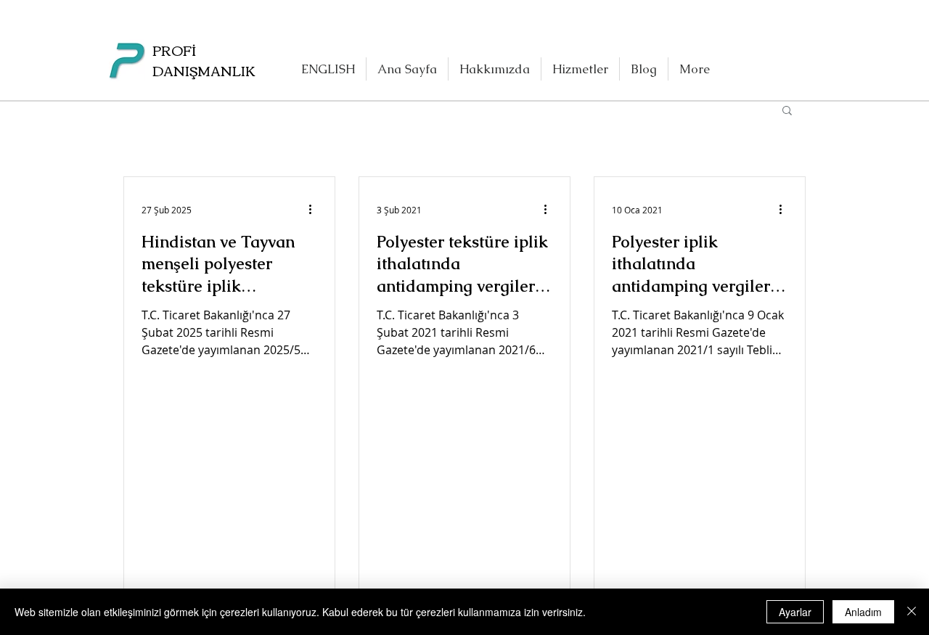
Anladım (863, 612)
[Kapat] (911, 611)
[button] (787, 111)
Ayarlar (795, 612)
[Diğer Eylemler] (315, 209)
